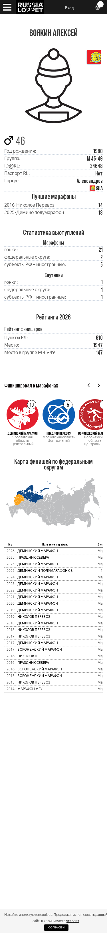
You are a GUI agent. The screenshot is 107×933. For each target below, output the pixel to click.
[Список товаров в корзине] (99, 8)
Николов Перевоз (33, 617)
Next (98, 385)
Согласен (56, 927)
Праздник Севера (33, 558)
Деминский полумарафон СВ (45, 571)
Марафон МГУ (30, 689)
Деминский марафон (37, 551)
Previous (89, 385)
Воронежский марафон (39, 650)
